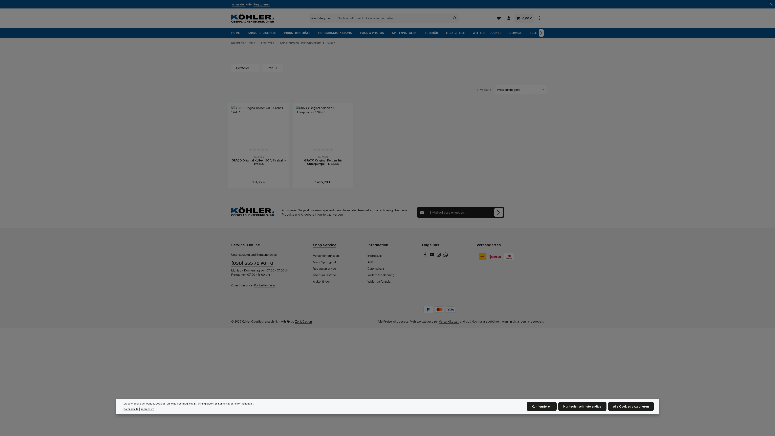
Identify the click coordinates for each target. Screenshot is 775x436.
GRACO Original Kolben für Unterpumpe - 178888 (323, 162)
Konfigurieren (542, 406)
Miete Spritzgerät (324, 262)
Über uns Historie (324, 275)
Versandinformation (326, 255)
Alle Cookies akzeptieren (631, 406)
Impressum (375, 255)
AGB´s (372, 262)
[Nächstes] (541, 33)
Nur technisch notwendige (582, 406)
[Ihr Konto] (508, 18)
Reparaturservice (324, 268)
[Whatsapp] (445, 256)
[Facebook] (425, 256)
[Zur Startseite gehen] (252, 18)
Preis (270, 68)
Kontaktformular (264, 285)
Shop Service (324, 245)
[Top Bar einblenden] (539, 18)
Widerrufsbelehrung (381, 275)
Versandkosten (449, 321)
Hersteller (242, 68)
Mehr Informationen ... (241, 403)
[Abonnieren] (498, 212)
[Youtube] (432, 256)
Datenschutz (376, 268)
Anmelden (238, 4)
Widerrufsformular (380, 281)
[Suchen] (454, 18)
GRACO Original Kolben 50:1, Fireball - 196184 (259, 162)
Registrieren (261, 4)
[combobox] (393, 18)
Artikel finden (322, 281)
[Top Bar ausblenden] (771, 4)
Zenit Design (303, 321)
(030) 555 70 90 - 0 (252, 263)
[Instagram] (439, 256)
